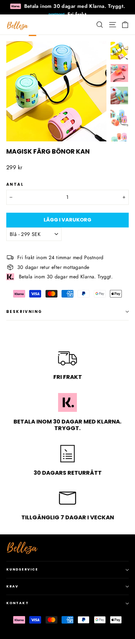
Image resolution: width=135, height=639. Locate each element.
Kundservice (22, 569)
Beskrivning (24, 311)
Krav (12, 586)
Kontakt (17, 603)
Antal (15, 184)
